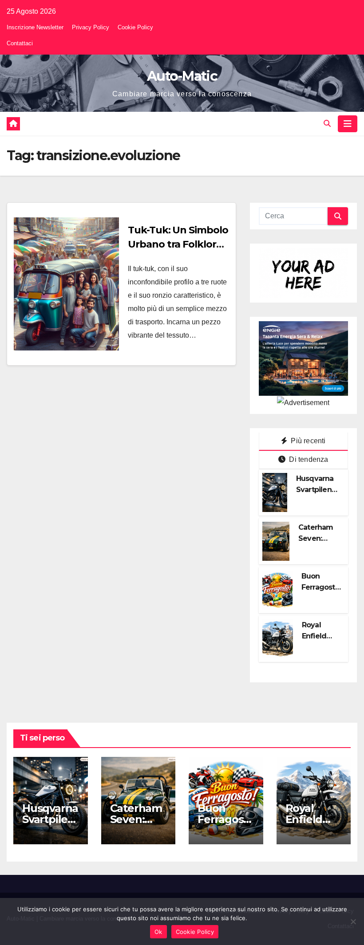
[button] (327, 123)
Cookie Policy (135, 27)
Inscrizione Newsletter (35, 27)
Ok (158, 931)
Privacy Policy (90, 27)
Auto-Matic (182, 76)
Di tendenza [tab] (307, 459)
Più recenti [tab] (307, 441)
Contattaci (20, 43)
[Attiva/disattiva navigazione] (347, 123)
